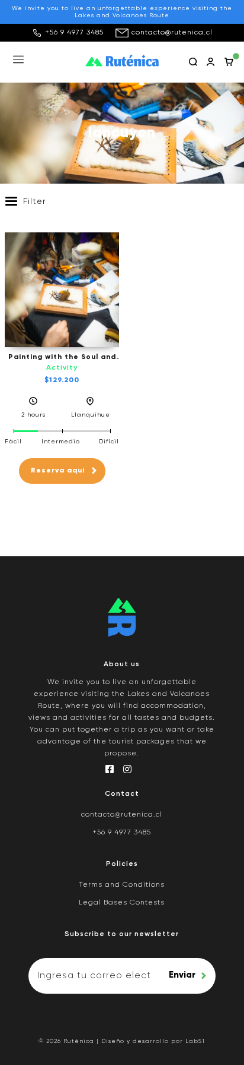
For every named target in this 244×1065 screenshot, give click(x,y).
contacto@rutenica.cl (172, 32)
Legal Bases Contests (122, 902)
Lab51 (195, 1041)
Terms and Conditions (122, 884)
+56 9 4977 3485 (74, 32)
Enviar (182, 975)
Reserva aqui (58, 470)
